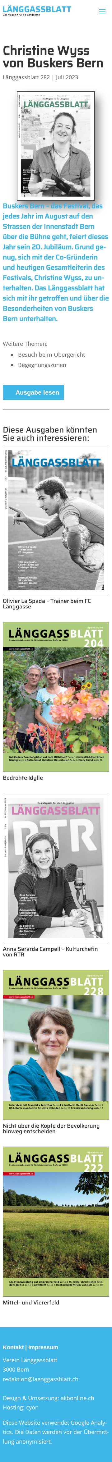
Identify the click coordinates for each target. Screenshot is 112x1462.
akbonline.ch (77, 1398)
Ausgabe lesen (37, 392)
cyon (32, 1407)
